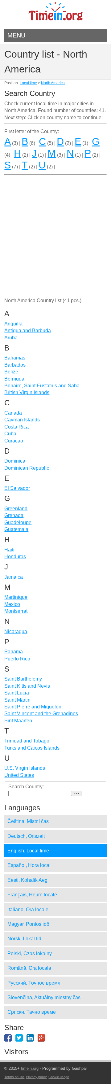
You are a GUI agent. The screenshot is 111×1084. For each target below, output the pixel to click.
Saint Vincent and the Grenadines (41, 713)
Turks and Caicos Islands (32, 748)
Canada (13, 413)
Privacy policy (36, 1077)
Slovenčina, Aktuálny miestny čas (43, 997)
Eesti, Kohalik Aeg (27, 880)
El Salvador (17, 488)
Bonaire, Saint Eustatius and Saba (42, 385)
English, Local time (28, 850)
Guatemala (16, 529)
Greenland (15, 508)
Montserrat (15, 611)
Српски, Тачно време (31, 1012)
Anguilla (13, 323)
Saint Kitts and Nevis (27, 686)
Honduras (15, 556)
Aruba (11, 337)
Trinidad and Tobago (26, 740)
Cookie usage (58, 1077)
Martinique (15, 597)
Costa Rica (16, 426)
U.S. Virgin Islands (24, 768)
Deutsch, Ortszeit (26, 836)
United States (19, 775)
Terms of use (14, 1077)
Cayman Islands (22, 419)
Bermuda (14, 378)
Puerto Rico (17, 658)
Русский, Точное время (33, 983)
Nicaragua (15, 631)
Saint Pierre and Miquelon (32, 706)
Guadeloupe (17, 522)
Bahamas (14, 357)
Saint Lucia (16, 692)
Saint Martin (17, 700)
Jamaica (13, 577)
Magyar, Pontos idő (28, 924)
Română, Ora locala (29, 968)
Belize (11, 371)
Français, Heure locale (32, 894)
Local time (28, 83)
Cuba (10, 433)
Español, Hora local (29, 865)
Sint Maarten (18, 720)
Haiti (9, 549)
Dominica (14, 461)
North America (53, 83)
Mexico (12, 604)
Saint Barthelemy (23, 678)
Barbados (15, 365)
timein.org (30, 1068)
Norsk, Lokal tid (24, 938)
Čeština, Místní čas (28, 821)
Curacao (13, 440)
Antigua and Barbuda (27, 330)
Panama (13, 651)
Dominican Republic (26, 468)
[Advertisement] (55, 240)
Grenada (13, 515)
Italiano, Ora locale (27, 909)
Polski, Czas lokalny (29, 953)
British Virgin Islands (26, 392)
